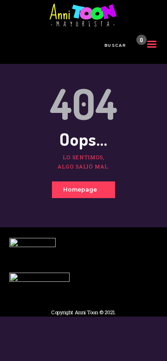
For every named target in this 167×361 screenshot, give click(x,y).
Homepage (80, 189)
